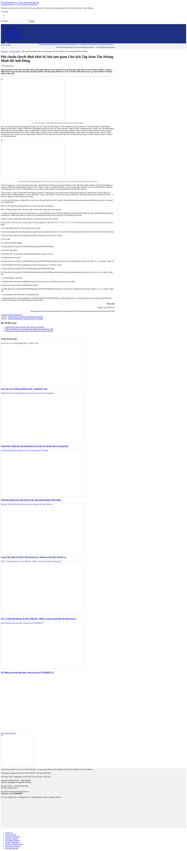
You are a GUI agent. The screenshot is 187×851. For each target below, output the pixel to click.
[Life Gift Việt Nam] (8, 733)
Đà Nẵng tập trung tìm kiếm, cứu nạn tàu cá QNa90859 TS (27, 672)
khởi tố (40, 317)
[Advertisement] (57, 704)
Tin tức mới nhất (23, 319)
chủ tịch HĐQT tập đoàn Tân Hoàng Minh (22, 317)
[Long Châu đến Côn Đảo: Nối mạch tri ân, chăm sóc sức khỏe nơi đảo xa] (43, 553)
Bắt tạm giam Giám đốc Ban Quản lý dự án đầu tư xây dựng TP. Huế (29, 331)
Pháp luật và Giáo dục (12, 39)
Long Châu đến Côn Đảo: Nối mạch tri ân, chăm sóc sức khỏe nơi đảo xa (33, 557)
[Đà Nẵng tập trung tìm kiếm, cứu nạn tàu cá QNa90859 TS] (43, 669)
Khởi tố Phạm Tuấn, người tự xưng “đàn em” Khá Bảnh (24, 327)
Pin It (20, 315)
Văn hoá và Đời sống (12, 29)
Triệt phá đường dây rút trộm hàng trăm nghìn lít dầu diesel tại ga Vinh (29, 329)
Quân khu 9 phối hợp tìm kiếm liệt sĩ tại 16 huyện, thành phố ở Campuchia (34, 446)
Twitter (10, 315)
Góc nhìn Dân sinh (11, 848)
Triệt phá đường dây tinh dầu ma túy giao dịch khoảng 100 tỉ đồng (31, 500)
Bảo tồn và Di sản (11, 31)
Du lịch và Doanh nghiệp (14, 37)
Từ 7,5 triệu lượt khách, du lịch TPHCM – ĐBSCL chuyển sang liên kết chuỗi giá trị (38, 619)
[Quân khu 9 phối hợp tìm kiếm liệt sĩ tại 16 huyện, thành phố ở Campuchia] (43, 442)
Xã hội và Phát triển (12, 33)
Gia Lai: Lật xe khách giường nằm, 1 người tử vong (24, 389)
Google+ (15, 315)
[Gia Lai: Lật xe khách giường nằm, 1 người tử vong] (43, 385)
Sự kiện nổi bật (10, 27)
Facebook (4, 315)
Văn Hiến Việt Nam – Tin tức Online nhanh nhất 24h (19, 4)
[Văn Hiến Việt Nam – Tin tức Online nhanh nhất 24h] (20, 2)
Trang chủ (4, 51)
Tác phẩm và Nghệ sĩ (12, 35)
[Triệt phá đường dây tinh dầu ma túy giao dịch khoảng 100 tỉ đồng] (43, 496)
